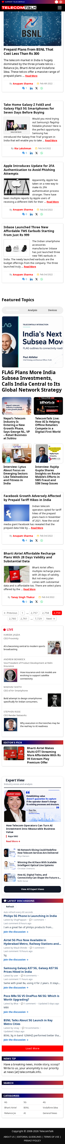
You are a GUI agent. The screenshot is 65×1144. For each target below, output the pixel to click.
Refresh (10, 906)
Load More (33, 1048)
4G (44, 1102)
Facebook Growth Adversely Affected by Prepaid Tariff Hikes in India (32, 498)
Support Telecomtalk (15, 2)
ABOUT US (9, 1136)
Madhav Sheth (13, 686)
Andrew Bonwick (14, 659)
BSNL (26, 1107)
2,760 (12, 618)
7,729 (38, 618)
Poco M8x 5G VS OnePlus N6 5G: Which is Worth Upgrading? (31, 997)
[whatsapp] (41, 88)
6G (5, 1102)
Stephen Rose (12, 711)
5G (25, 1102)
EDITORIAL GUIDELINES (29, 1136)
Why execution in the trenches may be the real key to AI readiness (40, 724)
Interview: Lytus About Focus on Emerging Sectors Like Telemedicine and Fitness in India (15, 475)
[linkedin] (31, 88)
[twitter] (36, 88)
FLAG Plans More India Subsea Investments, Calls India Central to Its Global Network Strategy (32, 381)
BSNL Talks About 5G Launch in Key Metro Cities (28, 1022)
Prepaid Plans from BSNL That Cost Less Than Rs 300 (28, 51)
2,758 (45, 613)
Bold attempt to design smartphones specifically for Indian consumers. (23, 700)
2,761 (23, 618)
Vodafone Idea (50, 1107)
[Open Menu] (59, 7)
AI (25, 1113)
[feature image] (17, 125)
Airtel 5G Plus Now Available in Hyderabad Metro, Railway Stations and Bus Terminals (31, 942)
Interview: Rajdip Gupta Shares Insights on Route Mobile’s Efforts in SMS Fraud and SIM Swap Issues (47, 475)
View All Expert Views (32, 889)
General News (50, 1113)
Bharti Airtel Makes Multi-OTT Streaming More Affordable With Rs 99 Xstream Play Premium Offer (44, 755)
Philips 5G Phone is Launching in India (30, 916)
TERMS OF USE (51, 1136)
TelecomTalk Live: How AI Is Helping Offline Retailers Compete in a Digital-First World (47, 425)
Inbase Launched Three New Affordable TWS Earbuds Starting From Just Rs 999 (29, 231)
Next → (50, 618)
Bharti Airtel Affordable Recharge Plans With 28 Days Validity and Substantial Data (29, 557)
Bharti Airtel (10, 1107)
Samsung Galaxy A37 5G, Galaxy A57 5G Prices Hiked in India (31, 970)
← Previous (10, 613)
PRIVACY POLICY (32, 1140)
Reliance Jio (10, 1113)
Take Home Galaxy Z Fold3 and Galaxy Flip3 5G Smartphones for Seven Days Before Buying (29, 108)
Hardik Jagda (12, 634)
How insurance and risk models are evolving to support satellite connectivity (38, 675)
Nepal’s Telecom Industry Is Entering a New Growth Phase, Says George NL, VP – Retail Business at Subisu (16, 428)
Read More (31, 75)
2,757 (34, 613)
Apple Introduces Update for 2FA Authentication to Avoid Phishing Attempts (29, 170)
